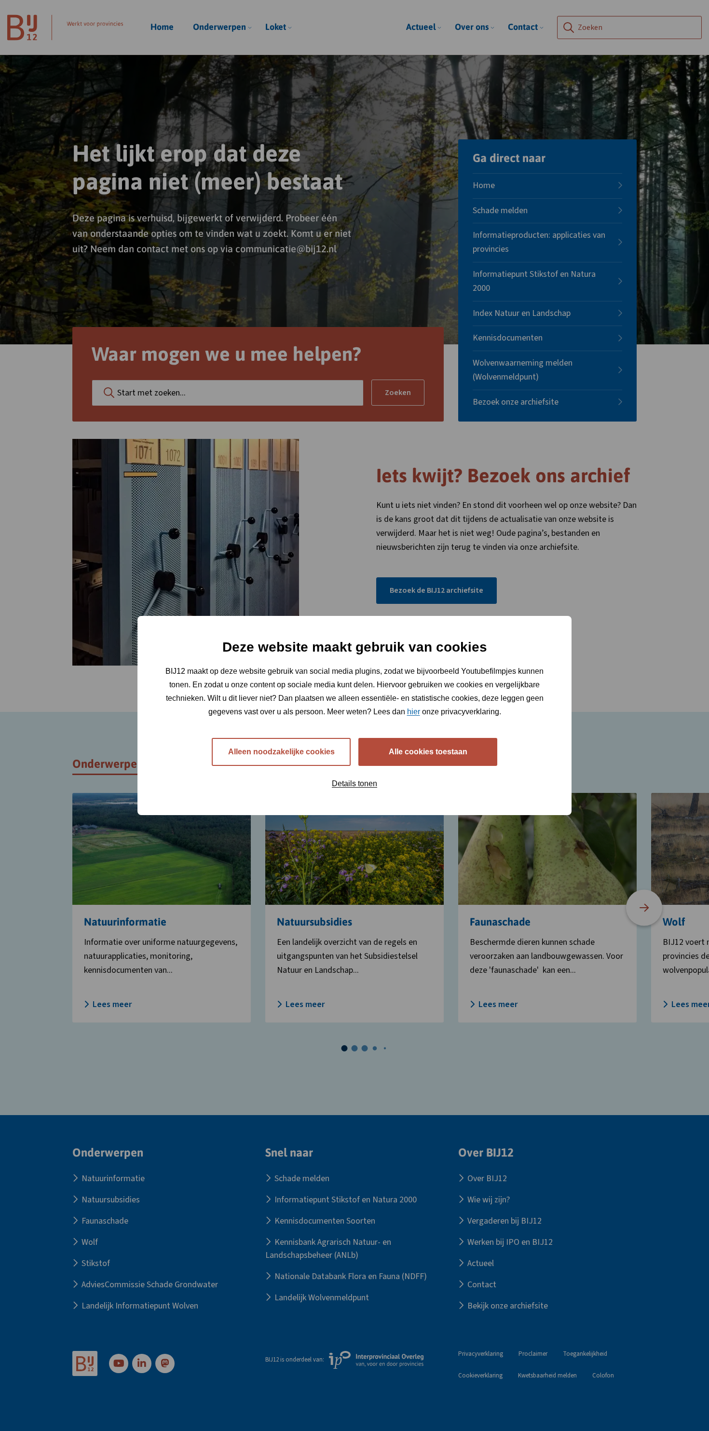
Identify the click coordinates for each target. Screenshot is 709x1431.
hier (413, 712)
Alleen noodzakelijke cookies (281, 752)
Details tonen (354, 783)
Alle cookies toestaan (428, 752)
